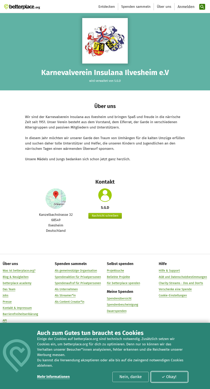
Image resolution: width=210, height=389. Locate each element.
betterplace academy (17, 283)
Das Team (9, 289)
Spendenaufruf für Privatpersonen (78, 283)
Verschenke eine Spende (175, 289)
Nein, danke (130, 376)
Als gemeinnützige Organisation (76, 270)
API (5, 320)
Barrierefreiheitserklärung (20, 314)
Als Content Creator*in (69, 302)
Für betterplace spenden (123, 283)
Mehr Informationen (53, 377)
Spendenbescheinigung (122, 304)
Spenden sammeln (136, 7)
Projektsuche (115, 270)
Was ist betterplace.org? (19, 270)
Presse (7, 302)
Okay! (171, 376)
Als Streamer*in (65, 295)
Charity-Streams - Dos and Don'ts (181, 283)
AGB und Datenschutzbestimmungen (183, 277)
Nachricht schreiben (105, 215)
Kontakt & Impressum (17, 308)
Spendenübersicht (119, 298)
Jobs (5, 295)
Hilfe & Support (169, 270)
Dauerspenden (117, 311)
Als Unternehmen (66, 289)
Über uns (164, 7)
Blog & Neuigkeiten (16, 277)
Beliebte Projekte (118, 277)
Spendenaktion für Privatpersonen (78, 277)
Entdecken (106, 7)
